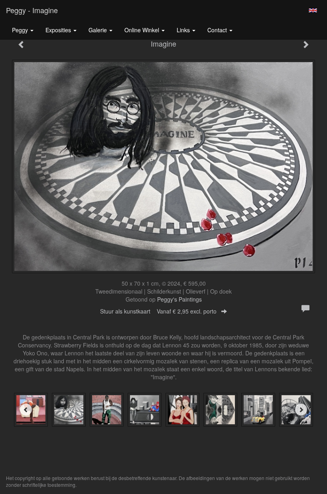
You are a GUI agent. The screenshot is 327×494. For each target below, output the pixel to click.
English (312, 10)
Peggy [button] (21, 30)
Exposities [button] (59, 30)
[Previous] (26, 410)
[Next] (301, 410)
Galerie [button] (98, 30)
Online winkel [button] (142, 30)
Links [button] (184, 30)
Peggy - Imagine (32, 10)
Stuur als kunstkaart (158, 311)
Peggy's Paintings (179, 299)
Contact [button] (218, 30)
